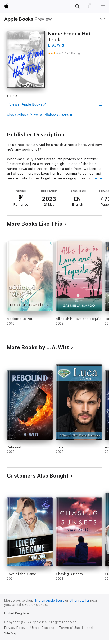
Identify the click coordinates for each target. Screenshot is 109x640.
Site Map (10, 633)
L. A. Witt (56, 45)
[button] (77, 6)
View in (25, 104)
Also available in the (38, 115)
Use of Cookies (42, 628)
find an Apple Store (50, 601)
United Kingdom (16, 613)
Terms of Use (69, 628)
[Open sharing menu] (100, 104)
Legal (89, 628)
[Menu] (102, 6)
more (98, 178)
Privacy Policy (15, 628)
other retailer (79, 601)
